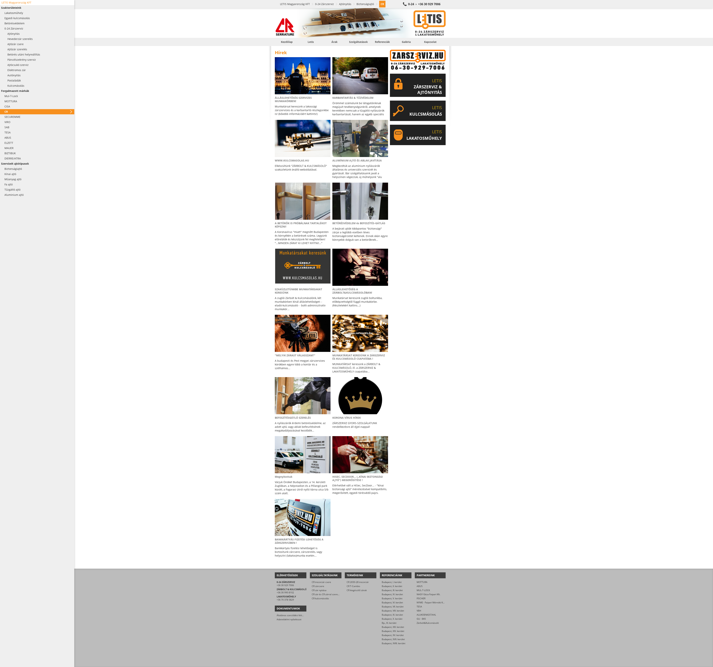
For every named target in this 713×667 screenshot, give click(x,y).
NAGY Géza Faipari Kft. (428, 594)
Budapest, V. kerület (392, 598)
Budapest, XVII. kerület (393, 639)
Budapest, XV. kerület (393, 635)
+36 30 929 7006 (285, 585)
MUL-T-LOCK (423, 590)
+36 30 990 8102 (285, 592)
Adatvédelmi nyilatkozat (289, 619)
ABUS (420, 586)
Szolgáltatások (358, 42)
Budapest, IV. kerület (392, 594)
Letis (311, 42)
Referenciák (382, 42)
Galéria (406, 42)
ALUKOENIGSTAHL (426, 614)
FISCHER (421, 598)
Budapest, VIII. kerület (393, 610)
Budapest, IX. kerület (392, 614)
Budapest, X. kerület (392, 618)
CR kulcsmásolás (320, 598)
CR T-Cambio (353, 586)
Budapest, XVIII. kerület (393, 643)
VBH (419, 610)
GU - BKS (421, 618)
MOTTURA (422, 582)
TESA (419, 606)
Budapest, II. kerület (392, 586)
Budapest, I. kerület (392, 582)
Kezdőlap (287, 42)
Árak (334, 42)
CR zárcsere (318, 586)
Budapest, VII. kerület (392, 606)
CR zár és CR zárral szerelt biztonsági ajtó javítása (337, 594)
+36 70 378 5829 (285, 599)
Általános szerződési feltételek (292, 615)
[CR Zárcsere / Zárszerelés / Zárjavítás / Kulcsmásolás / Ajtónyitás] (360, 23)
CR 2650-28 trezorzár (358, 582)
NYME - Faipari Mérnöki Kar (431, 602)
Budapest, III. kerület (392, 590)
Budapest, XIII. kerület (393, 627)
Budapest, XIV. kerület (393, 631)
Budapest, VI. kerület (392, 602)
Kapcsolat (430, 42)
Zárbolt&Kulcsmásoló (428, 623)
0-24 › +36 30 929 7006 (424, 4)
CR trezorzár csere (321, 582)
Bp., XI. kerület (389, 623)
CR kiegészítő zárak (357, 590)
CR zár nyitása (319, 590)
